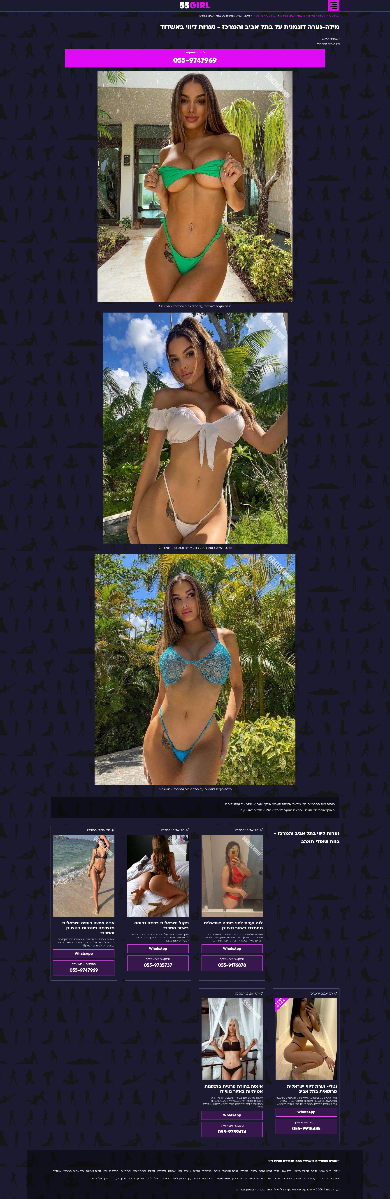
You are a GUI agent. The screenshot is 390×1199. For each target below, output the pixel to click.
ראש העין (194, 1178)
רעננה (115, 1178)
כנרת (217, 1171)
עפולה (172, 1171)
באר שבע (325, 1171)
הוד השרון (300, 1178)
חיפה (254, 1171)
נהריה (196, 1171)
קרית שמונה (93, 1171)
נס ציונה (254, 1178)
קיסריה (161, 1171)
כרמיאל (206, 1171)
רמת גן (141, 1178)
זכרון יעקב (265, 1171)
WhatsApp (232, 948)
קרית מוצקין (110, 1171)
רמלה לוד (153, 1178)
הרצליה (287, 1178)
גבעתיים (313, 1178)
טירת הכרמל (230, 1171)
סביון (235, 1178)
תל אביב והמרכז (73, 1171)
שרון (106, 1178)
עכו (180, 1171)
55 (195, 5)
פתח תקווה (223, 1178)
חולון (277, 1178)
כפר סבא (266, 1178)
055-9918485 (306, 1128)
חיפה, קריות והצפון (305, 1171)
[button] (333, 5)
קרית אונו (208, 1178)
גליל (276, 1171)
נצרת (187, 1171)
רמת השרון (128, 1178)
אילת (336, 1171)
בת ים (324, 1178)
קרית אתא (139, 1171)
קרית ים (126, 1171)
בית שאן (286, 1171)
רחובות (166, 1178)
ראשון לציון (179, 1178)
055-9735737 (158, 965)
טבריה (244, 1171)
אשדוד (57, 1171)
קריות (151, 1171)
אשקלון (334, 1178)
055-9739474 (232, 1132)
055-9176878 (232, 965)
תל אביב (96, 1178)
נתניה (243, 1178)
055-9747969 (195, 60)
